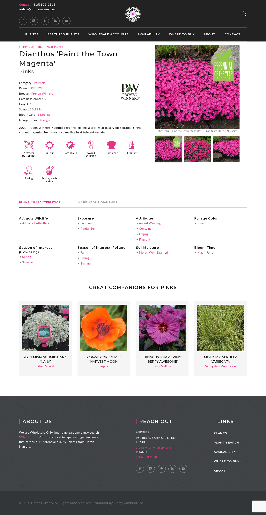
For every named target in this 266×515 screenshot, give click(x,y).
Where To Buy (30, 437)
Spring (29, 178)
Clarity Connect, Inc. (129, 503)
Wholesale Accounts (108, 34)
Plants (31, 34)
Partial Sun (70, 153)
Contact (233, 34)
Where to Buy (182, 34)
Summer (27, 262)
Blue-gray (45, 120)
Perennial (40, 83)
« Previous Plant (30, 46)
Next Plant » (55, 46)
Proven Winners (42, 93)
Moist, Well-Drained (153, 252)
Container (112, 153)
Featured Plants (63, 34)
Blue (200, 223)
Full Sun (50, 153)
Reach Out (156, 421)
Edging (144, 234)
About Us (37, 421)
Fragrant (132, 153)
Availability (149, 34)
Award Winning (150, 223)
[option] (197, 89)
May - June (205, 252)
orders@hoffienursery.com (37, 9)
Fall (83, 252)
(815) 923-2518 (44, 4)
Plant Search (226, 442)
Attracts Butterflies (35, 223)
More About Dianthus (97, 202)
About (209, 34)
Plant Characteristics (39, 202)
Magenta (44, 114)
